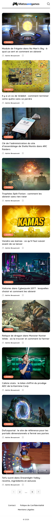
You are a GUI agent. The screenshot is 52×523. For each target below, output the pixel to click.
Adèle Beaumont (12, 56)
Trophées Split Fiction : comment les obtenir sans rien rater (22, 195)
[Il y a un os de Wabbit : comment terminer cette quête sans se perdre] (26, 76)
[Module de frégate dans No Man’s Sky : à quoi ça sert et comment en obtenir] (26, 29)
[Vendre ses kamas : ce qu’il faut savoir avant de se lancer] (26, 221)
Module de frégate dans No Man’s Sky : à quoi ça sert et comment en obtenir (24, 50)
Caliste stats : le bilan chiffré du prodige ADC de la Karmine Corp (24, 385)
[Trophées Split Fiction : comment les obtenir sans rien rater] (26, 174)
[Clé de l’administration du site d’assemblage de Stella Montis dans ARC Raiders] (26, 124)
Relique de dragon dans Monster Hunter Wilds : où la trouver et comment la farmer (25, 337)
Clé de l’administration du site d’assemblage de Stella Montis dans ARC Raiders (24, 146)
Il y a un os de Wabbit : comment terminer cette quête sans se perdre (25, 97)
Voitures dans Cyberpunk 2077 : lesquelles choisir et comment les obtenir (25, 290)
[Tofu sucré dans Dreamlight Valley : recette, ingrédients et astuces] (26, 458)
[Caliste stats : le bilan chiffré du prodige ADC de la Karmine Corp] (26, 363)
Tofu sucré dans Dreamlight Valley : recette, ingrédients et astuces (21, 479)
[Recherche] (48, 4)
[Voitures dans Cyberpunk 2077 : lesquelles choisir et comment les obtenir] (26, 269)
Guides (8, 42)
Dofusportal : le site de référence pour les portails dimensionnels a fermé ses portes (25, 432)
